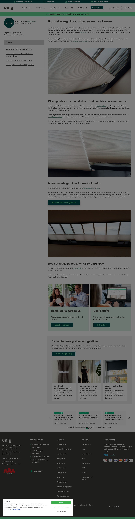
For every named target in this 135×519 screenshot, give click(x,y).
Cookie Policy (16, 509)
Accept (61, 502)
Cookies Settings (61, 511)
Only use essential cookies (61, 507)
